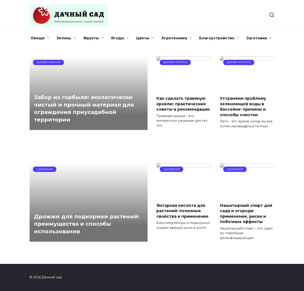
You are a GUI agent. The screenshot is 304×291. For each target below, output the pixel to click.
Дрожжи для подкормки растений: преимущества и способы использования (87, 224)
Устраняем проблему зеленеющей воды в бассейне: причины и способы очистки (243, 106)
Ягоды (117, 38)
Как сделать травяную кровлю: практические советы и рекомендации (183, 104)
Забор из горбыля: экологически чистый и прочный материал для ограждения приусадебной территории (84, 108)
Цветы (142, 38)
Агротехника (174, 38)
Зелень (64, 38)
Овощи (38, 38)
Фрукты (91, 38)
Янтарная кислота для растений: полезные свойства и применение (182, 210)
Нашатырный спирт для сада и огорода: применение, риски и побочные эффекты (246, 213)
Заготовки (256, 38)
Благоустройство (216, 38)
